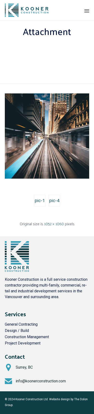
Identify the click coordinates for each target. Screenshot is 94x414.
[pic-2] (47, 177)
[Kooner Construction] (26, 10)
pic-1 (40, 200)
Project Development (22, 343)
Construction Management (27, 337)
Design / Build (17, 330)
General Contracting (21, 324)
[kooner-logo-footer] (17, 270)
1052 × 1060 (54, 223)
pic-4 (54, 200)
